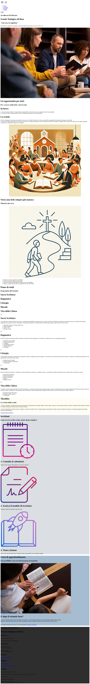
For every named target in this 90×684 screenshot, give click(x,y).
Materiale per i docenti (5, 657)
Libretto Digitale (4, 663)
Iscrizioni (5, 8)
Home (4, 6)
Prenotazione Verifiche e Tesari (7, 666)
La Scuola (5, 7)
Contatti (5, 9)
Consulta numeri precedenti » (7, 412)
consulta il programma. (32, 624)
